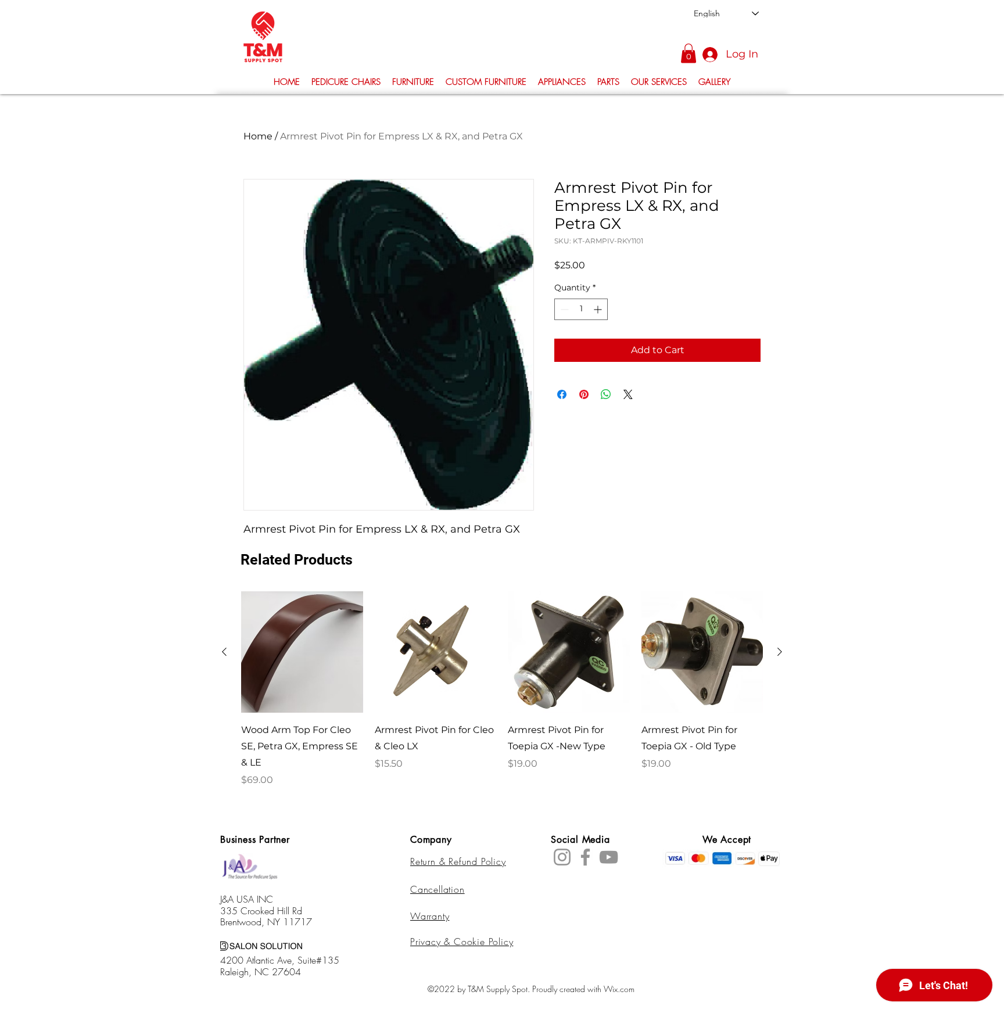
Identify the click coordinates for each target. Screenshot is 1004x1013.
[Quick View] (302, 652)
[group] (502, 689)
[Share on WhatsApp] (606, 394)
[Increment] (598, 309)
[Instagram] (562, 857)
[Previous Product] (224, 652)
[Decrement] (563, 309)
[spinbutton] (581, 309)
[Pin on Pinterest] (584, 394)
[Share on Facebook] (562, 394)
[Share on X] (628, 394)
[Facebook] (585, 857)
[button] (688, 53)
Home (257, 136)
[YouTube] (608, 857)
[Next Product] (780, 652)
